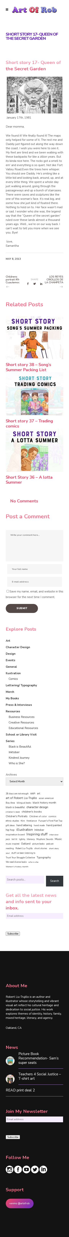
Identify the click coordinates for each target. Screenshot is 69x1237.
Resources (13, 711)
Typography (44, 857)
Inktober (14, 752)
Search (54, 881)
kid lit (14, 839)
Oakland (25, 843)
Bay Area (10, 802)
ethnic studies (12, 820)
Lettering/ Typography (21, 685)
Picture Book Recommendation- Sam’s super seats (38, 1058)
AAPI (32, 793)
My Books (12, 698)
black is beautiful (15, 807)
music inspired (12, 843)
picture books (38, 843)
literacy (31, 839)
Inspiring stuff (37, 834)
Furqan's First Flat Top (50, 820)
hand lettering (24, 825)
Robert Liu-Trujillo (24, 848)
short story (54, 848)
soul (8, 853)
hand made (39, 825)
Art (8, 641)
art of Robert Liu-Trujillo (21, 798)
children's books (32, 811)
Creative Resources (21, 722)
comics (52, 816)
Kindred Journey (19, 758)
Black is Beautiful (20, 747)
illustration (24, 830)
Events (10, 660)
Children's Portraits (17, 816)
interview (53, 834)
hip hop (10, 830)
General (11, 667)
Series (10, 741)
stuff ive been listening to (23, 853)
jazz (8, 839)
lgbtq (22, 839)
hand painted (54, 825)
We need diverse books (16, 862)
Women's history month (17, 866)
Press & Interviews (19, 705)
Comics (13, 679)
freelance (32, 820)
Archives (11, 775)
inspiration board (15, 834)
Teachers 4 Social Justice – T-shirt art (39, 1076)
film (23, 820)
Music (58, 839)
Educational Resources (23, 728)
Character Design (18, 647)
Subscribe (12, 933)
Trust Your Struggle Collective (20, 857)
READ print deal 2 (20, 1090)
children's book (13, 811)
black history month (44, 802)
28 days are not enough (17, 793)
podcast (49, 843)
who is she (33, 862)
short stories (40, 848)
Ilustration (13, 673)
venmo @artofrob (19, 1203)
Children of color (38, 816)
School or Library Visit (21, 734)
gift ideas (10, 825)
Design (11, 654)
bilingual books (24, 802)
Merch (10, 692)
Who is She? (17, 763)
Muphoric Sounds (44, 839)
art (38, 793)
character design (37, 807)
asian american (46, 798)
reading (10, 848)
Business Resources (21, 717)
